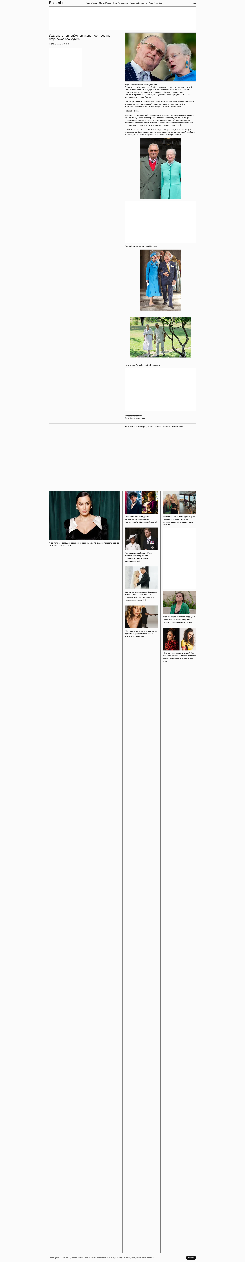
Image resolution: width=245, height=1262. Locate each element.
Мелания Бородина (138, 3)
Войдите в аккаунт (137, 426)
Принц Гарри (91, 3)
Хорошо (191, 1258)
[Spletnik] (56, 3)
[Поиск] (190, 3)
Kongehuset (141, 365)
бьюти (132, 418)
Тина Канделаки (120, 3)
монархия (140, 418)
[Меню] (195, 3)
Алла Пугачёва (155, 3)
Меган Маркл (105, 3)
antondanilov (136, 416)
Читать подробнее (148, 1258)
